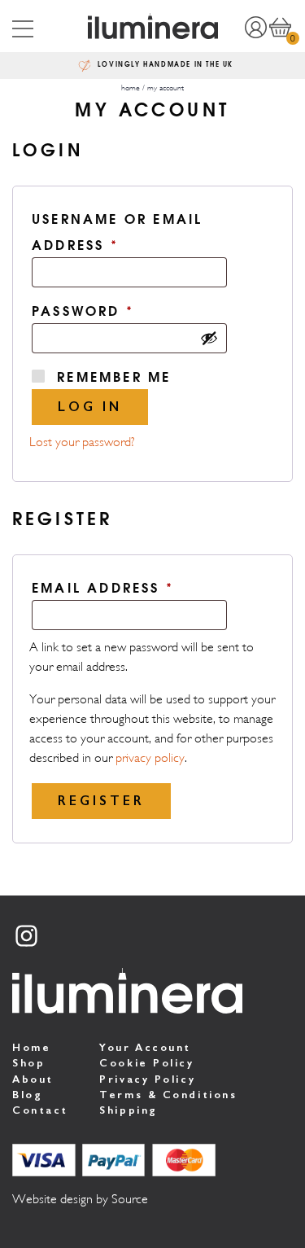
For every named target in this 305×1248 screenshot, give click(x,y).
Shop (28, 1063)
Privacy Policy (147, 1079)
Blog (27, 1094)
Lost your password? (82, 442)
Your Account (145, 1047)
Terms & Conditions (168, 1094)
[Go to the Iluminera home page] (152, 26)
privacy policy (150, 758)
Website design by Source (80, 1199)
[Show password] (209, 338)
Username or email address (117, 231)
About (33, 1079)
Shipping (128, 1110)
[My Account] (255, 26)
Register (101, 800)
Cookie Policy (146, 1063)
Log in (90, 406)
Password (122, 309)
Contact (40, 1110)
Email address (142, 586)
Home (31, 1047)
